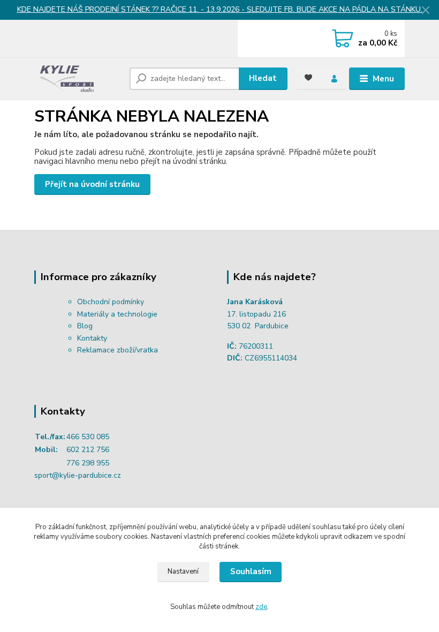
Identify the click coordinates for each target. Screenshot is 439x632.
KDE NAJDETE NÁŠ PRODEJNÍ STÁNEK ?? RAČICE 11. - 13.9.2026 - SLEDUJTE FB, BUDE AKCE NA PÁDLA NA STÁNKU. (219, 9)
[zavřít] (425, 11)
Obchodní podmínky (110, 302)
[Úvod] (78, 79)
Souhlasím (250, 571)
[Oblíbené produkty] (308, 77)
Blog (85, 326)
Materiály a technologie (117, 314)
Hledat (263, 78)
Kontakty (92, 338)
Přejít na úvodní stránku (92, 184)
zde (261, 607)
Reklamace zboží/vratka (117, 350)
